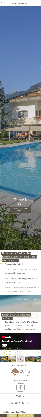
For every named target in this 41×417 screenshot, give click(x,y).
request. (12, 415)
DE (2, 3)
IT (5, 3)
